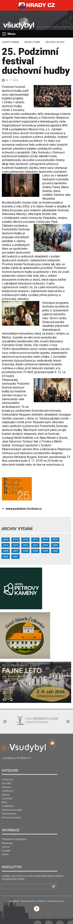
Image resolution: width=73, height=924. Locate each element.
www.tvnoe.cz (55, 464)
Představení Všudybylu (14, 839)
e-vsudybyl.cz (9, 758)
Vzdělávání (8, 806)
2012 (25, 545)
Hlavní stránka (10, 42)
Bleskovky (7, 843)
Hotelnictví (7, 790)
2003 (55, 550)
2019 (15, 539)
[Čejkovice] (25, 635)
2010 (45, 545)
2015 (55, 539)
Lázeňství (7, 798)
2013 (15, 545)
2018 (25, 539)
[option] (36, 720)
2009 (55, 545)
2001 (15, 556)
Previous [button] (5, 722)
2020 (5, 539)
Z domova (7, 779)
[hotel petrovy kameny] (21, 588)
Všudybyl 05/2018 (54, 42)
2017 (35, 539)
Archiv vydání (32, 42)
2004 (45, 550)
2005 (35, 550)
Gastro (5, 794)
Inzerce (6, 846)
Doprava (6, 787)
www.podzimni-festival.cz (24, 508)
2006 (25, 550)
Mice (4, 802)
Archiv (5, 854)
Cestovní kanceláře (12, 810)
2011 (35, 545)
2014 (5, 545)
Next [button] (68, 722)
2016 (45, 539)
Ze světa (6, 783)
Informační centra (11, 817)
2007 (15, 550)
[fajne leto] (35, 682)
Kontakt (6, 850)
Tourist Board (9, 813)
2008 (5, 550)
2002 (5, 556)
